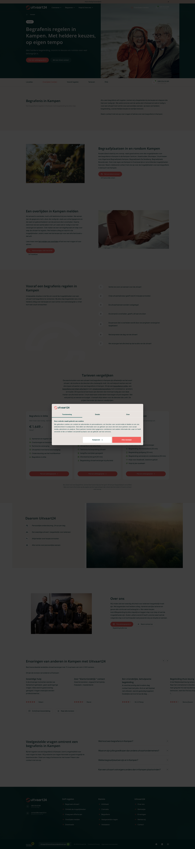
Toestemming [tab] (67, 414)
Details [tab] (97, 414)
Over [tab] (128, 414)
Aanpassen (96, 440)
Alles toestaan (127, 440)
